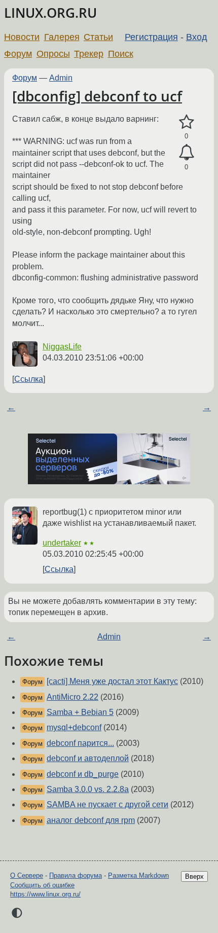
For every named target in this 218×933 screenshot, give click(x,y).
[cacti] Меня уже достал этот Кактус (112, 681)
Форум (18, 54)
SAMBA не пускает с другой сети (107, 804)
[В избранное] (186, 122)
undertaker (62, 543)
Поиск (120, 54)
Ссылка (28, 379)
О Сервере (26, 875)
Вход (196, 37)
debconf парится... (80, 743)
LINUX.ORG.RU (50, 13)
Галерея (62, 37)
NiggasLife (62, 346)
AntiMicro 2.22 (72, 697)
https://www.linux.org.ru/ (45, 894)
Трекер (88, 54)
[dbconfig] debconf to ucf (97, 95)
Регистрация (151, 37)
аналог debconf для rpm (91, 820)
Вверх (194, 876)
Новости (22, 37)
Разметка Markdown (138, 875)
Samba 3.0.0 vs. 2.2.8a (88, 789)
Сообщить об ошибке (42, 885)
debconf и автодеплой (88, 758)
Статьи (98, 37)
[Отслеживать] (186, 152)
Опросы (53, 54)
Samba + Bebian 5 (80, 712)
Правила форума (75, 875)
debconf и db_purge (83, 774)
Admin (60, 78)
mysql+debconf (74, 727)
